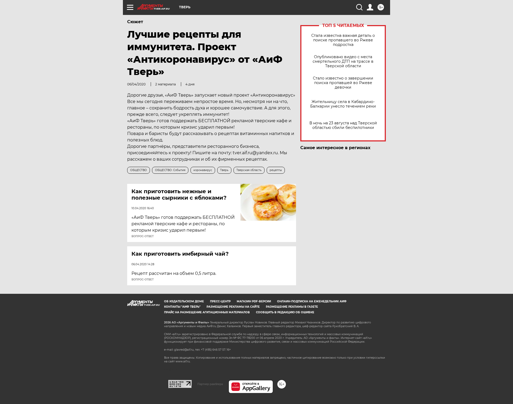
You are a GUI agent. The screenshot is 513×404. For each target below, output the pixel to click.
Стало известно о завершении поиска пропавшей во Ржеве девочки (343, 83)
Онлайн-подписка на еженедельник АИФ (312, 301)
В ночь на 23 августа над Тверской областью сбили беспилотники (343, 125)
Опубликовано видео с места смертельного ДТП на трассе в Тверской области (343, 61)
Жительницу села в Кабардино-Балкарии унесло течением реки (343, 104)
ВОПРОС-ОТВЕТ (142, 236)
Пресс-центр (220, 301)
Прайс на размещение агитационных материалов (207, 312)
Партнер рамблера (210, 384)
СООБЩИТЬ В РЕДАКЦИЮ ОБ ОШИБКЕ (285, 312)
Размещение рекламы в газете (292, 306)
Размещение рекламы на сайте (233, 306)
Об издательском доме (184, 301)
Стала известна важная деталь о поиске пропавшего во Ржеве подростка (343, 40)
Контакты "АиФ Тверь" (182, 306)
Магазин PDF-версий (254, 301)
